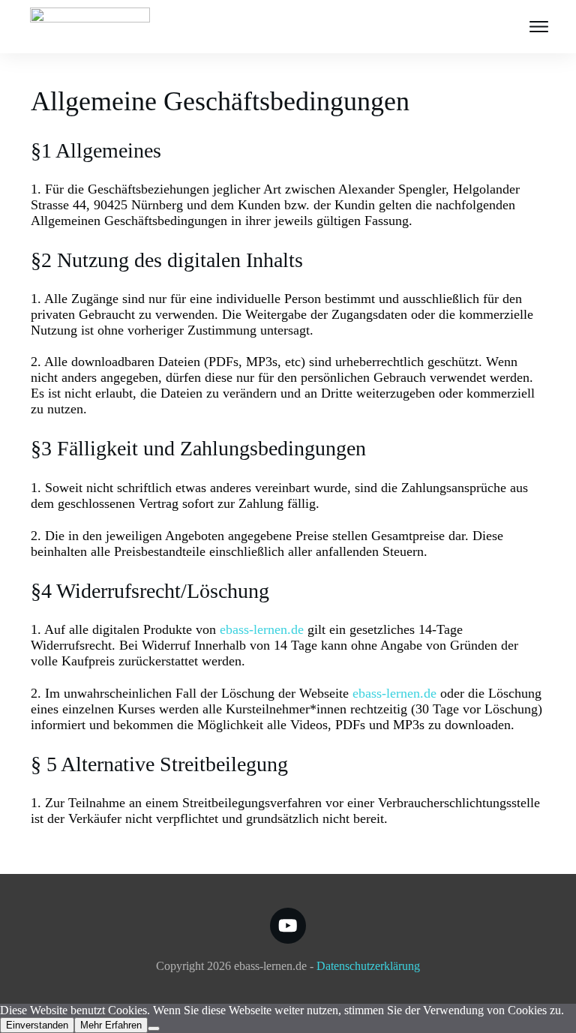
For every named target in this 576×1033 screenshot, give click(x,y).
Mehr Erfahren (111, 1025)
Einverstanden (37, 1025)
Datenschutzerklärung (368, 965)
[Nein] (154, 1028)
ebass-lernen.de (262, 629)
